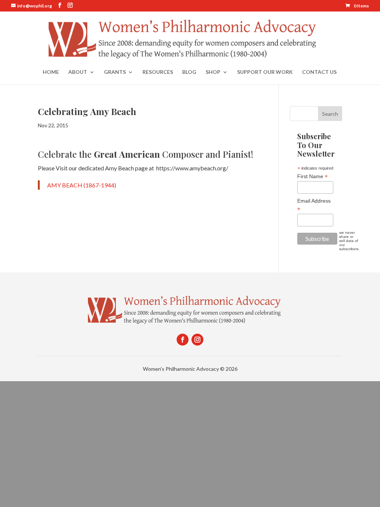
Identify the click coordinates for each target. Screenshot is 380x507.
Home (51, 72)
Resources (157, 72)
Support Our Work (265, 72)
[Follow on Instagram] (197, 340)
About (77, 72)
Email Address (314, 205)
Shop (213, 72)
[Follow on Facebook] (183, 340)
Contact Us (319, 72)
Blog (189, 72)
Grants (115, 72)
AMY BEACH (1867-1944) (81, 185)
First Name (312, 176)
